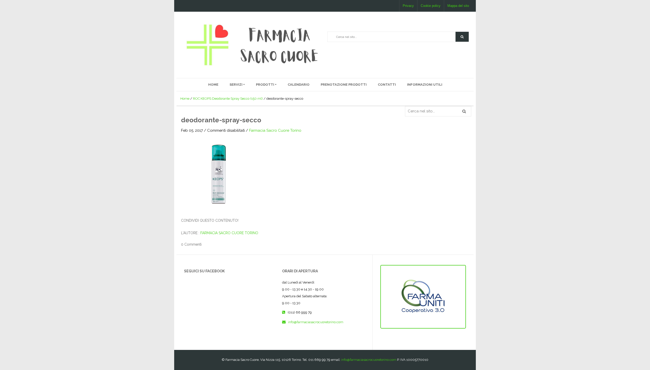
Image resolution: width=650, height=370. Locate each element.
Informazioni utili (424, 84)
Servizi (236, 84)
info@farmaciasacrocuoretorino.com (315, 322)
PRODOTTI (265, 84)
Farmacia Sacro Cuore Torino (275, 130)
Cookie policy (431, 6)
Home (213, 84)
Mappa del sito (458, 6)
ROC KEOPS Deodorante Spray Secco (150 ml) (228, 98)
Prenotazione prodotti (344, 84)
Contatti (387, 84)
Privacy (408, 6)
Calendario (299, 84)
